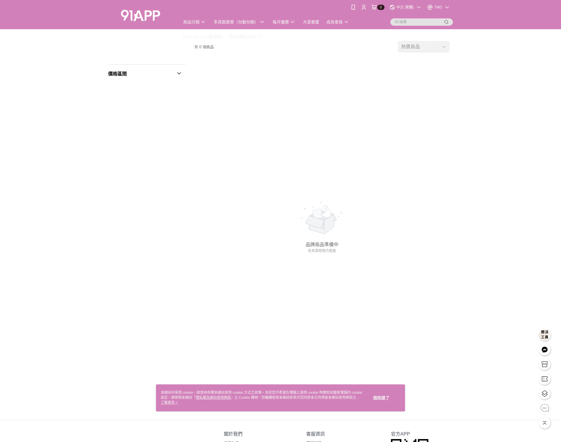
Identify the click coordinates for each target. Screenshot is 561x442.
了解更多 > (169, 402)
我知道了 (381, 398)
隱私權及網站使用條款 (213, 398)
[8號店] (140, 15)
